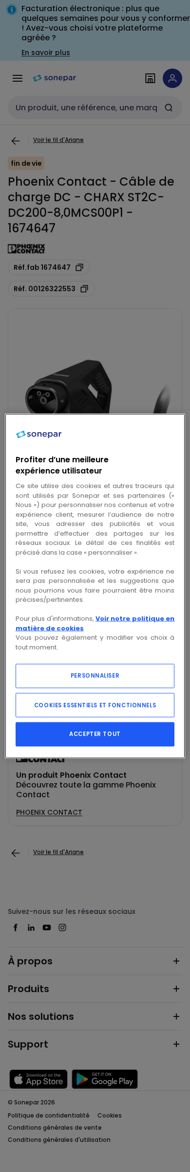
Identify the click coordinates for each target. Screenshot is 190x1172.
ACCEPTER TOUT (94, 734)
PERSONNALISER (95, 676)
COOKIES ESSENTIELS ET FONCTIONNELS (95, 705)
